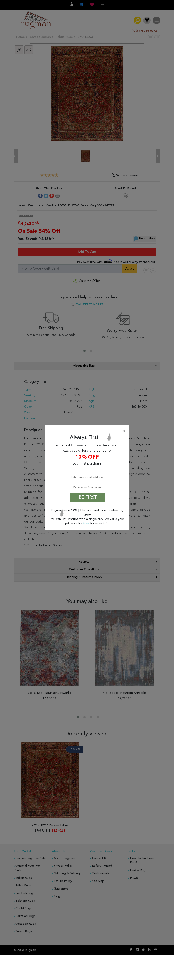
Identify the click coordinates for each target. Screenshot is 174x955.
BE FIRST (88, 497)
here (86, 523)
